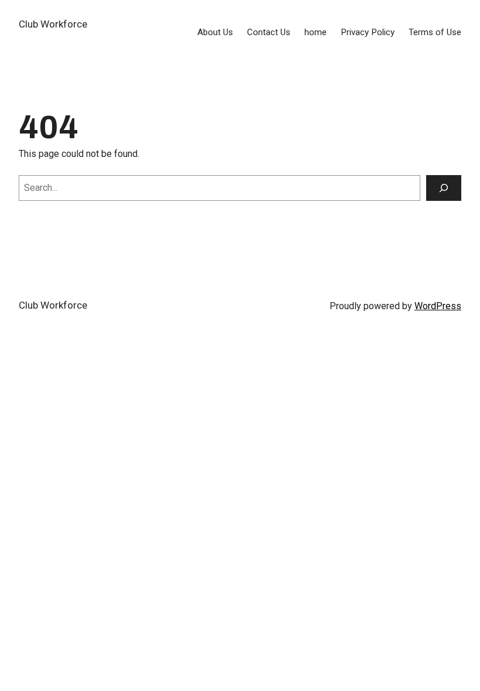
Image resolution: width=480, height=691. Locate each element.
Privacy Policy (368, 32)
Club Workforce (53, 24)
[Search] (443, 188)
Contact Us (268, 32)
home (315, 32)
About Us (215, 32)
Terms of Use (435, 32)
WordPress (437, 306)
